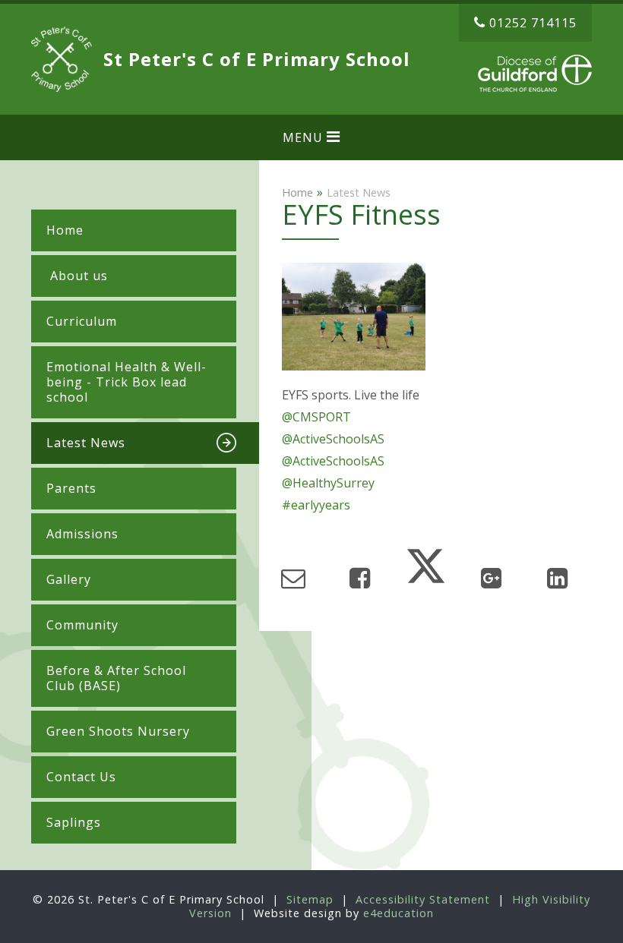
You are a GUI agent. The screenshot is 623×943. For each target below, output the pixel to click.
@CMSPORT (316, 416)
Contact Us (81, 776)
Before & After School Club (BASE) (116, 678)
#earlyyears (316, 505)
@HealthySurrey (328, 483)
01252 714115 (533, 22)
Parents (71, 488)
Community (82, 625)
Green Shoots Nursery (118, 731)
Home (65, 230)
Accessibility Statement (423, 899)
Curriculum (81, 321)
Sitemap (310, 899)
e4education (398, 913)
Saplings (73, 822)
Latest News (85, 442)
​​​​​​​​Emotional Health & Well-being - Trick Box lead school (126, 381)
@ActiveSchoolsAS (333, 438)
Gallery (68, 579)
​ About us (77, 275)
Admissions (82, 533)
